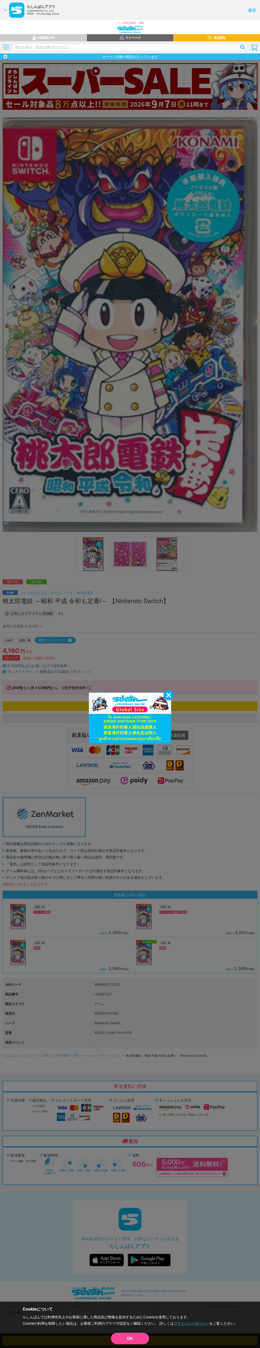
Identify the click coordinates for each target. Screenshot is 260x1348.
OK (130, 1338)
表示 (252, 10)
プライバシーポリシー (191, 1323)
